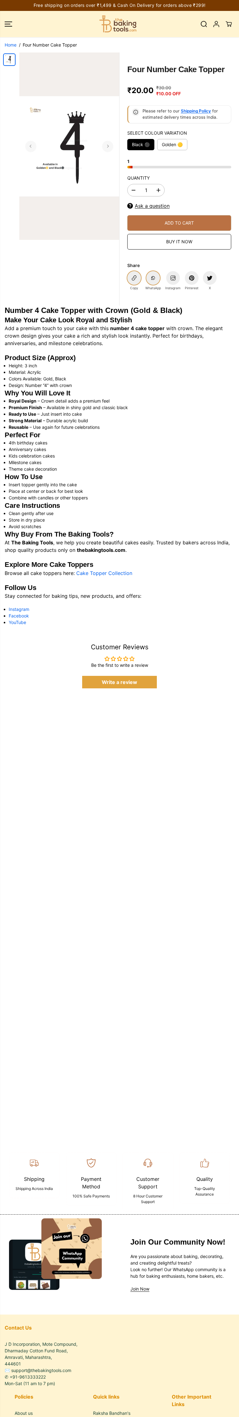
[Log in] (216, 24)
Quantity (138, 178)
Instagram (19, 609)
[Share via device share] (173, 278)
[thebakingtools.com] (118, 24)
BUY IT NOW (179, 241)
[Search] (203, 24)
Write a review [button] (119, 682)
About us (24, 1413)
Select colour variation (157, 133)
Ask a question (152, 206)
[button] (8, 24)
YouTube (17, 622)
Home (10, 44)
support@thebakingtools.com (41, 1370)
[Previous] (31, 146)
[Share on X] (210, 278)
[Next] (107, 146)
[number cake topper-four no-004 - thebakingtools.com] (69, 146)
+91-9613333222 (28, 1377)
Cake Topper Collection (104, 573)
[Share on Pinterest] (192, 278)
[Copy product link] (134, 278)
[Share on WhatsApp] (153, 278)
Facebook (19, 615)
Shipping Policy (196, 110)
